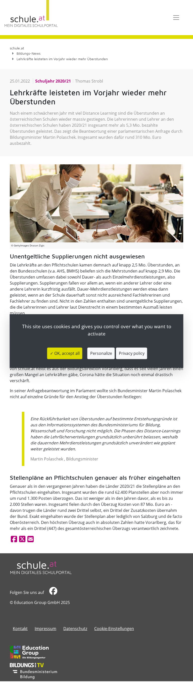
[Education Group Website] (29, 652)
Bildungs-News (28, 53)
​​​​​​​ (52, 592)
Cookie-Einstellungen (114, 628)
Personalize (101, 353)
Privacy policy (131, 353)
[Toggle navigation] (176, 18)
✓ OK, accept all (65, 353)
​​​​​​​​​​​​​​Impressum (45, 628)
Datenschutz (75, 628)
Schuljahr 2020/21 (53, 81)
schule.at (17, 48)
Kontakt (20, 628)
